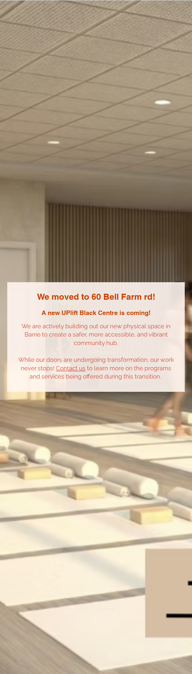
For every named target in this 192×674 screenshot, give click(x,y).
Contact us (71, 368)
